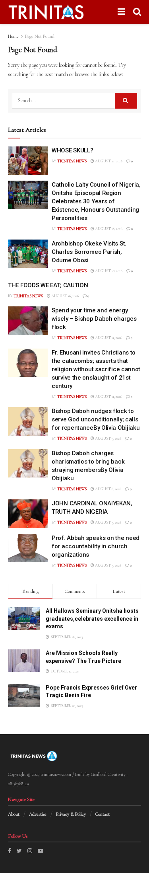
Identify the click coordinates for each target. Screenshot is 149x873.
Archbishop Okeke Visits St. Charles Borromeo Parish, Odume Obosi (89, 252)
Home (13, 36)
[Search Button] (126, 101)
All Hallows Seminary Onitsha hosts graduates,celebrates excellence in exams (92, 618)
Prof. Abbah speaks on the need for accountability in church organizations (95, 546)
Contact (102, 814)
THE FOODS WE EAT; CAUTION (48, 285)
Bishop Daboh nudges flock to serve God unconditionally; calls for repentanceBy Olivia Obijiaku (95, 419)
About (13, 814)
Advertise (37, 814)
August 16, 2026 (64, 296)
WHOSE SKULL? (72, 150)
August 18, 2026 (108, 228)
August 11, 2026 (108, 337)
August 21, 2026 (108, 161)
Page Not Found (39, 36)
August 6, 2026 (107, 489)
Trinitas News (72, 161)
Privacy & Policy (71, 814)
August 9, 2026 (107, 438)
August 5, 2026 (107, 522)
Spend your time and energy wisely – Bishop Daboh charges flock (94, 319)
